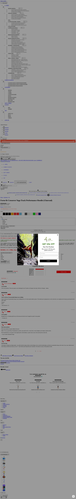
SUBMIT (48, 260)
